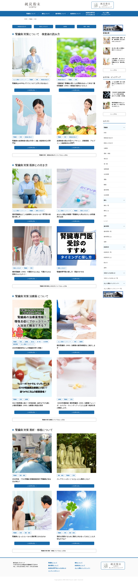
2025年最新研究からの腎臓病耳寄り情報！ (27, 348)
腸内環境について (53, 565)
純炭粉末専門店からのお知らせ (90, 13)
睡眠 (105, 184)
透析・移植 (87, 26)
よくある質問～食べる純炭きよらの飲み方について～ (118, 83)
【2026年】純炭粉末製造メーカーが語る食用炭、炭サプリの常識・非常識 (118, 94)
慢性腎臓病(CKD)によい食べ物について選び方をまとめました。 (118, 104)
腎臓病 (31, 79)
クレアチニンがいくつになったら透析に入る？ (73, 479)
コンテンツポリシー (54, 571)
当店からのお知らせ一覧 (111, 278)
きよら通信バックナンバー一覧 (113, 288)
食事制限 (106, 169)
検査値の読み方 (22, 26)
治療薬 (65, 26)
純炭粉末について (80, 565)
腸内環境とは (107, 236)
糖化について (78, 562)
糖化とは (106, 210)
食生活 (32, 341)
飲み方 (106, 262)
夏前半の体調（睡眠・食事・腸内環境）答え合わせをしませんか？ (118, 39)
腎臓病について (52, 562)
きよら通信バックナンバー (105, 13)
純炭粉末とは (107, 257)
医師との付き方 (43, 26)
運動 (105, 179)
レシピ (106, 221)
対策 (37, 79)
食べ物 (38, 341)
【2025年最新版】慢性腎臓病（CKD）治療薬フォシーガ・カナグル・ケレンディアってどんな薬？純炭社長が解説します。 (76, 405)
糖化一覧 (106, 205)
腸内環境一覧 (107, 231)
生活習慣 (45, 341)
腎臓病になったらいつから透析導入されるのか (29, 536)
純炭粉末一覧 (107, 252)
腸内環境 (15, 344)
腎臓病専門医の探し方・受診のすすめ (70, 272)
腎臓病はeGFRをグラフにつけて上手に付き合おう (30, 83)
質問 (105, 267)
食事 (105, 216)
